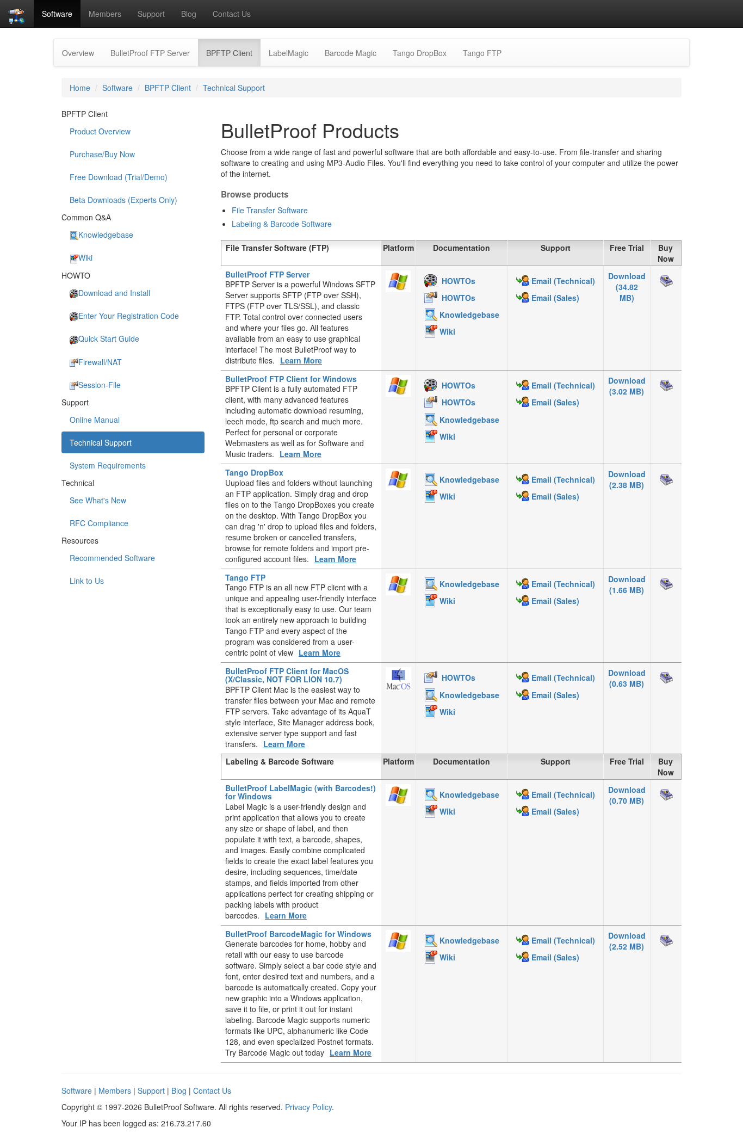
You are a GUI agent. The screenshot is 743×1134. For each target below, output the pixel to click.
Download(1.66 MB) (627, 584)
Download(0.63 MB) (627, 678)
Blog (188, 13)
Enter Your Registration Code (128, 315)
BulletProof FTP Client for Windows (291, 378)
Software (57, 13)
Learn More (301, 360)
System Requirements (108, 465)
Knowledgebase (105, 234)
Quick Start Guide (108, 338)
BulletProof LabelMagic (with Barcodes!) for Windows (300, 792)
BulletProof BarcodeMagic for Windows (298, 933)
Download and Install (114, 292)
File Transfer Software (270, 210)
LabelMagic (288, 52)
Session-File (99, 384)
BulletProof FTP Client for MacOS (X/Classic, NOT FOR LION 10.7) (287, 675)
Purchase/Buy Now (102, 154)
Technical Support (234, 87)
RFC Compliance (99, 522)
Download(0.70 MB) (627, 795)
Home (80, 87)
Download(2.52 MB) (627, 941)
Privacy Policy (308, 1106)
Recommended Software (112, 557)
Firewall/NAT (100, 361)
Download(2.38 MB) (627, 479)
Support (151, 13)
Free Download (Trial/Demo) (119, 176)
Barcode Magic (350, 52)
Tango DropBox (420, 52)
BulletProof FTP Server (150, 52)
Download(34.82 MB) (627, 286)
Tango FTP (482, 52)
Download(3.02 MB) (627, 386)
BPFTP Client (233, 52)
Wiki (85, 257)
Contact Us (232, 13)
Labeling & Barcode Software (282, 223)
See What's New (98, 500)
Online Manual (95, 419)
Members (105, 13)
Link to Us (87, 580)
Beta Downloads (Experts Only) (123, 199)
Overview (78, 52)
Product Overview (100, 131)
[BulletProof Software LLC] (17, 13)
